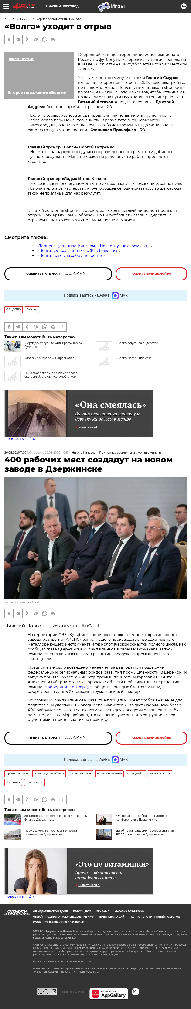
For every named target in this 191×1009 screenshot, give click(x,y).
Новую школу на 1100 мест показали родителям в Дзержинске (50, 832)
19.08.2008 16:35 (15, 19)
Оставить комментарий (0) (151, 273)
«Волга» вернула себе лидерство (70, 255)
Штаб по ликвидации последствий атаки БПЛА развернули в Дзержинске (146, 832)
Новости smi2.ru (19, 438)
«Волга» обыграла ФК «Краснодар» (50, 358)
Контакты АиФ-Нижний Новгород (155, 916)
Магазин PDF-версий (129, 911)
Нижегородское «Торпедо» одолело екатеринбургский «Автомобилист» (51, 374)
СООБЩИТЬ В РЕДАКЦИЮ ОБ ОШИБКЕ (58, 922)
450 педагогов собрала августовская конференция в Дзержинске (143, 817)
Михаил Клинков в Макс (22, 602)
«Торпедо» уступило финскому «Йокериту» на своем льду (93, 246)
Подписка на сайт (112, 916)
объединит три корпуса (71, 687)
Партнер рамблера (73, 991)
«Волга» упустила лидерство (137, 343)
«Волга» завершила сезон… (135, 358)
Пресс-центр (82, 911)
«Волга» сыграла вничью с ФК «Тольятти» (77, 250)
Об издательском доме (50, 911)
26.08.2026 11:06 (15, 452)
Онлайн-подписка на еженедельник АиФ (63, 916)
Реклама (102, 911)
